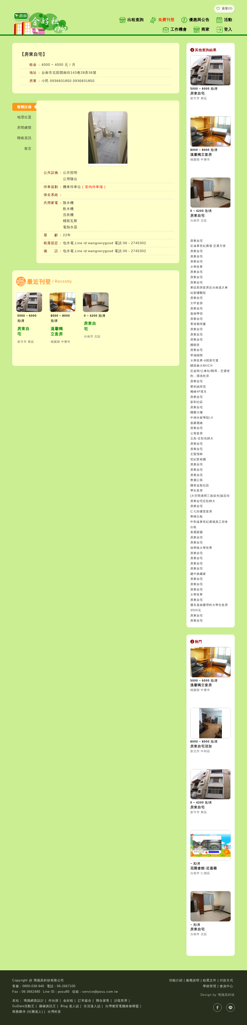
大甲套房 (196, 303)
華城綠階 (196, 355)
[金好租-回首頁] (42, 22)
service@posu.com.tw (100, 991)
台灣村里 (54, 1011)
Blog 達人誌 (70, 1006)
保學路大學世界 (201, 547)
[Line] (230, 1007)
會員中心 (226, 986)
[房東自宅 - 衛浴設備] (107, 139)
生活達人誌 (92, 1006)
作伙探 (53, 1000)
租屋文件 (209, 980)
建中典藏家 (198, 574)
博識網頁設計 (34, 1000)
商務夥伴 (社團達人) (27, 1011)
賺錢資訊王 (47, 1006)
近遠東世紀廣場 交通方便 (208, 246)
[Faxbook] (217, 1007)
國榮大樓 (196, 412)
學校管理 (209, 986)
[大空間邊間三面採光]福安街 (210, 495)
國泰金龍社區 (199, 485)
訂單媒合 (84, 1000)
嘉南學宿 (196, 313)
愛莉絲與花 (198, 386)
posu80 (63, 991)
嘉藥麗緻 (196, 423)
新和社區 (196, 402)
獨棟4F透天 (198, 391)
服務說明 (192, 980)
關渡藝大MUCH (201, 365)
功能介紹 (176, 980)
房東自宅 (23, 331)
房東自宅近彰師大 (202, 501)
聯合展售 (103, 1000)
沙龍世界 (121, 1000)
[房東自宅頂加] (211, 723)
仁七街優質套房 (201, 511)
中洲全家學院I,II (201, 417)
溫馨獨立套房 (57, 331)
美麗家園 (196, 532)
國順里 (195, 345)
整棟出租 (196, 516)
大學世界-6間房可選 (204, 360)
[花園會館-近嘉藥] (211, 845)
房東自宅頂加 (201, 746)
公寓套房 (196, 433)
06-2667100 (66, 986)
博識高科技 (226, 995)
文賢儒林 (196, 454)
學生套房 (196, 490)
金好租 (68, 1000)
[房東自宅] (29, 302)
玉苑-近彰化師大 (201, 438)
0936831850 (61, 81)
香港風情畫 (198, 324)
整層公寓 (196, 480)
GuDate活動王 (23, 1006)
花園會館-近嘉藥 (203, 868)
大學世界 (196, 266)
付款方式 (226, 980)
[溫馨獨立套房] (62, 302)
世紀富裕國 (198, 459)
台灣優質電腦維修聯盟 (122, 1006)
